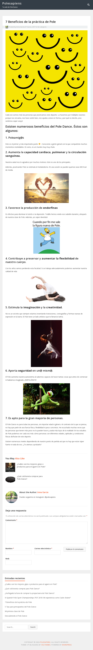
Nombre (9, 548)
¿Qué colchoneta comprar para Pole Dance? (22, 588)
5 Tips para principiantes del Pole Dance (20, 607)
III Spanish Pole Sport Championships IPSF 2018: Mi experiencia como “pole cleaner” (38, 598)
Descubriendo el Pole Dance (16, 616)
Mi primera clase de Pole (14, 611)
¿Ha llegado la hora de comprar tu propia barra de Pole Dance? (29, 593)
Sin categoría (42, 27)
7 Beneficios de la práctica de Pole (18, 602)
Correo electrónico (43, 548)
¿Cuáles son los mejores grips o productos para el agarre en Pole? (31, 465)
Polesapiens (12, 3)
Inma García (20, 27)
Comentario (11, 520)
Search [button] (32, 627)
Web (7, 558)
